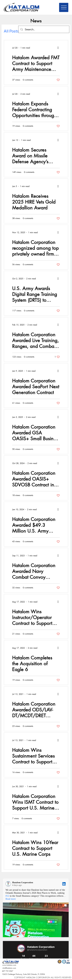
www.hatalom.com (9, 965)
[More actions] (59, 48)
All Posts (11, 31)
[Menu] (63, 7)
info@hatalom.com (9, 968)
